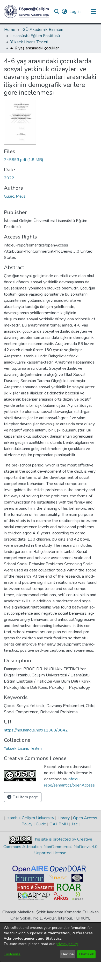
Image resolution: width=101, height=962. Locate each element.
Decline (67, 954)
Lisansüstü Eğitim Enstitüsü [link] (35, 36)
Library (63, 818)
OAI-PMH (58, 824)
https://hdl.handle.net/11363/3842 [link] (36, 730)
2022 (9, 178)
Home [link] (9, 29)
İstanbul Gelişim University (30, 818)
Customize (12, 954)
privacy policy (67, 943)
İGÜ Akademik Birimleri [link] (42, 29)
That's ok (86, 954)
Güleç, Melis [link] (15, 196)
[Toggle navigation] (93, 11)
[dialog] (50, 942)
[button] (26, 11)
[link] (23, 160)
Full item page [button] (24, 797)
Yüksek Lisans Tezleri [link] (29, 42)
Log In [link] (75, 11)
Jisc (74, 824)
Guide (41, 824)
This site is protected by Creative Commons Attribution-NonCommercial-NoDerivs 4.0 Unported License (50, 846)
